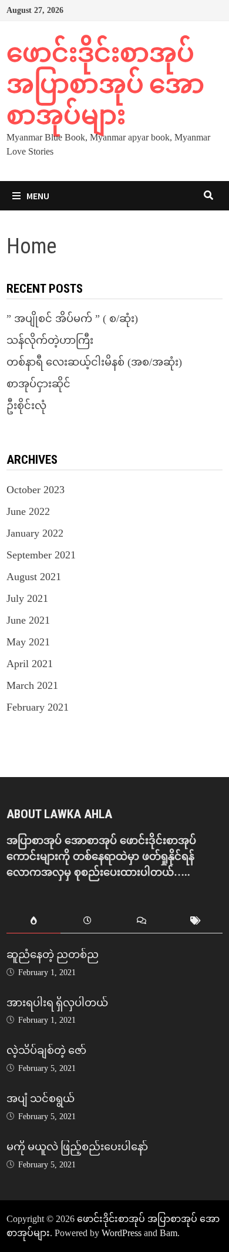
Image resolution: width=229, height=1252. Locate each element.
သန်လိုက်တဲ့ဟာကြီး (49, 340)
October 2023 (35, 490)
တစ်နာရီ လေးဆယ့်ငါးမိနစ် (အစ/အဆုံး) (94, 362)
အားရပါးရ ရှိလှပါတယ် (57, 1002)
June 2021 (28, 620)
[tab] (33, 921)
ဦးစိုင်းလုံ (26, 405)
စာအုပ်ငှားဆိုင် (38, 384)
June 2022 (28, 511)
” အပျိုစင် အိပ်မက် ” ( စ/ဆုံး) (72, 318)
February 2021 (37, 707)
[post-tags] (196, 921)
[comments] (141, 921)
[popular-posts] (33, 921)
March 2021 (32, 685)
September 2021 (41, 555)
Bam (168, 1233)
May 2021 (28, 642)
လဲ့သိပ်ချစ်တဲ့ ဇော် (46, 1050)
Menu (37, 196)
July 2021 (27, 598)
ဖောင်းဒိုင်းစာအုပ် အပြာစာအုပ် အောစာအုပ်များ (105, 83)
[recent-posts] (87, 921)
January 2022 (34, 533)
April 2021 (29, 663)
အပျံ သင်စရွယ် (40, 1098)
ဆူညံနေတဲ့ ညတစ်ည (52, 954)
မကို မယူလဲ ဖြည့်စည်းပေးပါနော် (77, 1146)
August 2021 (33, 577)
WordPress (122, 1233)
